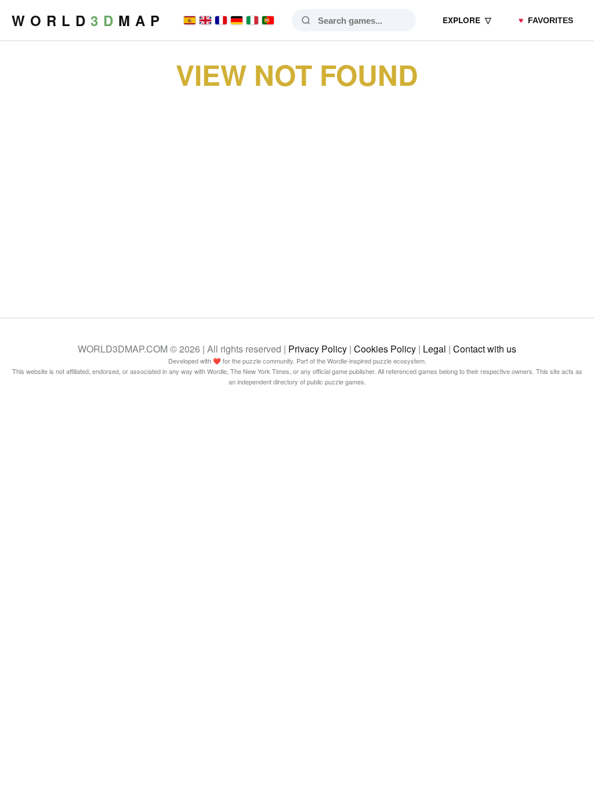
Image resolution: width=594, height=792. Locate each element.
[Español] (189, 20)
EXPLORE (467, 20)
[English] (205, 20)
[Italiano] (252, 20)
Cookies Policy (385, 348)
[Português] (268, 20)
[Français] (221, 20)
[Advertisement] (297, 190)
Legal (434, 348)
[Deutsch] (236, 20)
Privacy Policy (317, 348)
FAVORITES (546, 20)
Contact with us (484, 348)
